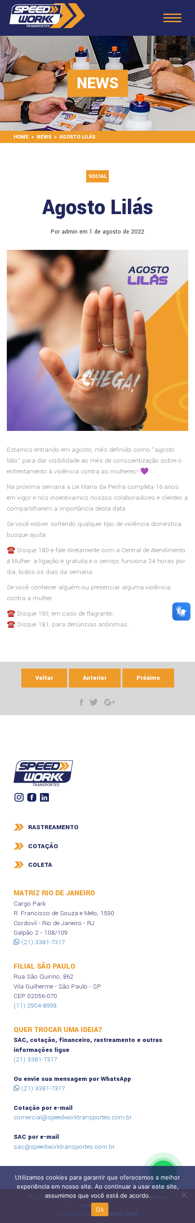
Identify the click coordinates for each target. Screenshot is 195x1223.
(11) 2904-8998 (35, 1005)
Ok (100, 1209)
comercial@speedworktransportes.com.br (73, 1117)
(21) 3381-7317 (42, 942)
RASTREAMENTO (53, 827)
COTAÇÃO (43, 846)
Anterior (95, 678)
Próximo (148, 678)
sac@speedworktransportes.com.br (64, 1146)
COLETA (40, 864)
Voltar (44, 678)
